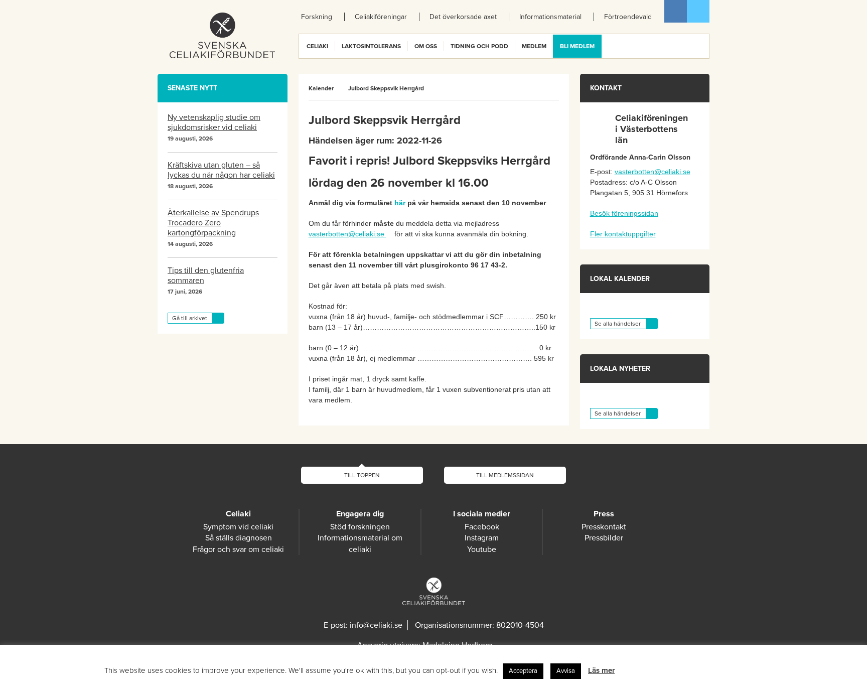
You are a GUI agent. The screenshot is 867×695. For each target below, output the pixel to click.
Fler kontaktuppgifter (623, 234)
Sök (700, 46)
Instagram (482, 538)
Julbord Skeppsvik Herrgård (386, 88)
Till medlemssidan (505, 475)
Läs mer (601, 670)
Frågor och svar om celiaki (238, 549)
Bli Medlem (577, 46)
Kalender (321, 88)
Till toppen (362, 475)
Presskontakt (604, 527)
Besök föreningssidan (624, 213)
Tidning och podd (479, 46)
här (399, 203)
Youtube (481, 549)
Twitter (698, 11)
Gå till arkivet (189, 318)
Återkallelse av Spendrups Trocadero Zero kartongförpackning (213, 223)
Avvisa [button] (565, 671)
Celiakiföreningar (381, 17)
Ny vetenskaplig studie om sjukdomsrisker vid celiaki (214, 122)
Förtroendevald (628, 17)
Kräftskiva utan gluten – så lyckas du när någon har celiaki (221, 170)
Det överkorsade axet (463, 17)
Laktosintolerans (371, 46)
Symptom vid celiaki (238, 527)
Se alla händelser (618, 323)
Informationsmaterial (550, 17)
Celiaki (317, 46)
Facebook (675, 11)
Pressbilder (604, 538)
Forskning (316, 17)
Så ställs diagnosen (238, 538)
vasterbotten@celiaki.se (346, 234)
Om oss (425, 46)
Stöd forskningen (360, 527)
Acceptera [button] (523, 671)
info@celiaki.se (376, 625)
